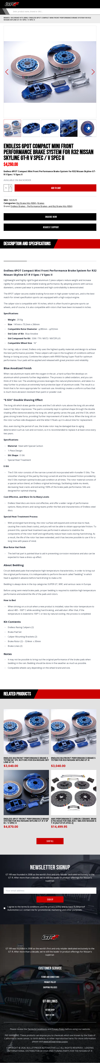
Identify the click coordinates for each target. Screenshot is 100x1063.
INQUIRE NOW (51, 216)
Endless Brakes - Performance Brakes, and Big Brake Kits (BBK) (41, 206)
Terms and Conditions (50, 977)
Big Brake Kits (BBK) (19, 18)
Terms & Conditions (37, 1029)
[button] (7, 72)
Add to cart (56, 187)
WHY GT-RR (50, 1015)
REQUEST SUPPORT (51, 227)
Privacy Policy (50, 982)
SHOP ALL (50, 841)
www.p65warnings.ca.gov (55, 1041)
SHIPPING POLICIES (50, 987)
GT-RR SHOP (50, 1010)
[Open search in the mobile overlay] (53, 11)
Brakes (7, 18)
